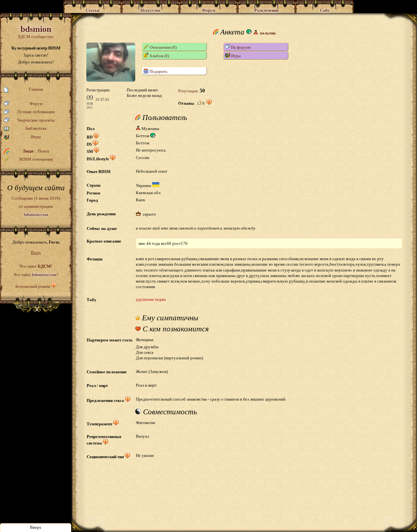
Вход (36, 252)
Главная (36, 89)
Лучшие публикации (36, 111)
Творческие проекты (36, 120)
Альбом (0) (158, 55)
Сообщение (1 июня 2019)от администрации (36, 206)
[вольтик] (110, 80)
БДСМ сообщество (35, 31)
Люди (27, 151)
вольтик (268, 33)
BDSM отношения (36, 159)
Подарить (158, 71)
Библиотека (36, 128)
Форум (36, 103)
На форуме (240, 47)
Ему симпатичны (169, 318)
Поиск (43, 151)
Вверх (35, 527)
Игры (36, 136)
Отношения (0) (163, 47)
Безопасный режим (32, 286)
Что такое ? (35, 266)
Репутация (187, 90)
